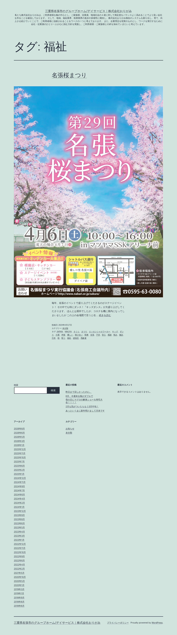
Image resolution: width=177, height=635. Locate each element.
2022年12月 (20, 544)
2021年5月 (19, 573)
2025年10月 (20, 457)
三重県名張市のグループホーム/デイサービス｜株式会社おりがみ (88, 11)
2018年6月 (19, 606)
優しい (70, 335)
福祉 (69, 338)
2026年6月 (19, 432)
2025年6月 (19, 465)
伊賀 (63, 335)
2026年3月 (19, 441)
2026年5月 (19, 437)
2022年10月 (20, 552)
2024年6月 (19, 494)
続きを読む (105, 315)
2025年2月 (19, 470)
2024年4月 (19, 498)
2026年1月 (19, 445)
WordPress (157, 622)
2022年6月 (19, 560)
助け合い (79, 335)
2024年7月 (19, 490)
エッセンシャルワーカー (99, 332)
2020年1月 (19, 585)
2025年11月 (19, 453)
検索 (16, 385)
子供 (98, 335)
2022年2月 (19, 568)
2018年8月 (19, 601)
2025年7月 (19, 461)
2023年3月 (19, 535)
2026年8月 (19, 428)
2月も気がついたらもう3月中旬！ (82, 406)
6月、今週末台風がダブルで (79, 396)
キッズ (115, 332)
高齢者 (83, 338)
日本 (54, 338)
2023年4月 (19, 531)
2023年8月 (19, 519)
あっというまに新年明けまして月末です (85, 410)
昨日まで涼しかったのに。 (79, 392)
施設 (121, 335)
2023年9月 (19, 515)
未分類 (65, 328)
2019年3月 (19, 589)
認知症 (76, 338)
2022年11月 (19, 548)
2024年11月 (20, 482)
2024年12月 (20, 478)
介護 (57, 335)
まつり (84, 332)
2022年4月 (19, 564)
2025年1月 (19, 474)
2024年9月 (19, 486)
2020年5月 (19, 581)
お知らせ (70, 428)
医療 (86, 335)
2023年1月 (19, 540)
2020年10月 (20, 577)
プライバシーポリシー (118, 622)
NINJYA (68, 332)
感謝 (109, 335)
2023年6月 (19, 523)
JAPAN (60, 332)
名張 (92, 335)
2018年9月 (19, 597)
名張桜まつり (69, 75)
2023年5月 (19, 527)
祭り (63, 338)
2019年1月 (19, 593)
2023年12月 (20, 511)
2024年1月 (19, 507)
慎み (115, 335)
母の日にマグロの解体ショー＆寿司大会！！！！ (84, 401)
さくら (76, 332)
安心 (104, 335)
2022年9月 (19, 556)
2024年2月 (19, 502)
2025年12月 (20, 449)
